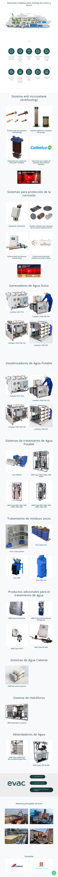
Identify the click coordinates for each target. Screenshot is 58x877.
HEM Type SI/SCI (17, 648)
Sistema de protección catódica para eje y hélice (41, 257)
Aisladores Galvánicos (17, 226)
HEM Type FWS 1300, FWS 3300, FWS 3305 (17, 506)
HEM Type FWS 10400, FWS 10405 (41, 476)
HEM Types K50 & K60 (41, 765)
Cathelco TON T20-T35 (41, 316)
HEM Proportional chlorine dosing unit (41, 619)
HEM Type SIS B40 (41, 647)
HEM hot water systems (17, 686)
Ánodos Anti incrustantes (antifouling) (17, 131)
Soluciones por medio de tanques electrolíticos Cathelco (41, 162)
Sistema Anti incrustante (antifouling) (16, 257)
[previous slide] (6, 866)
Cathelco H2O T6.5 (17, 312)
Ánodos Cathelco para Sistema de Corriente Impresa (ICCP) (41, 227)
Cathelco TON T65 (41, 345)
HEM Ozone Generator (16, 618)
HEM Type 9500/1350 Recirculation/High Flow (17, 758)
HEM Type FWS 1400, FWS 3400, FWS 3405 (41, 506)
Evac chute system (17, 551)
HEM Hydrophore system (16, 723)
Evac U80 (16, 578)
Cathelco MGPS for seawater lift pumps (41, 131)
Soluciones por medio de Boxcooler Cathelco (17, 162)
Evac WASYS (16, 475)
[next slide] (52, 866)
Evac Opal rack (41, 545)
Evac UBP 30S (41, 580)
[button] (54, 873)
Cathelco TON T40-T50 (16, 343)
